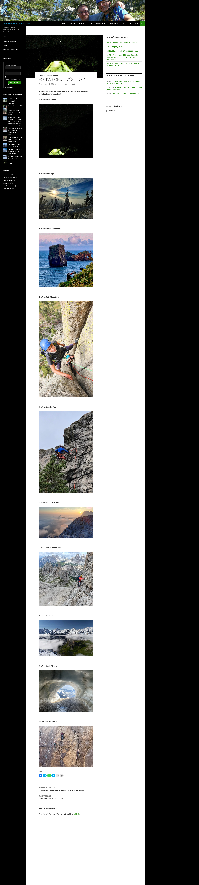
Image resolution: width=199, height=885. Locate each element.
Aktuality (72, 23)
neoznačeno (54, 75)
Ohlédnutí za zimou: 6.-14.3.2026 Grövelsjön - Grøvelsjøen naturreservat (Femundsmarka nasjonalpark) (15, 121)
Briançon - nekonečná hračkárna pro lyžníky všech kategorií (15, 151)
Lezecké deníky (8, 180)
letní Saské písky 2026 (114, 47)
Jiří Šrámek (54, 84)
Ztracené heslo (8, 45)
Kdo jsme (6, 36)
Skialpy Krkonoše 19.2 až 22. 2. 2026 (51, 797)
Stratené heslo (9, 87)
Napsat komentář (68, 84)
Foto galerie (44, 75)
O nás (63, 23)
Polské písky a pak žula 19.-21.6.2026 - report (14, 112)
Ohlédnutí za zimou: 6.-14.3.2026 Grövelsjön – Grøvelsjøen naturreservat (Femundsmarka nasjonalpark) (122, 57)
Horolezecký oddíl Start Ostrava (18, 23)
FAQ (135, 23)
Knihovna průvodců (9, 177)
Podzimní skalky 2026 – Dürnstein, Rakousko (122, 43)
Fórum (81, 23)
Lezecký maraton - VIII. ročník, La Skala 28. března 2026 (15, 139)
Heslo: (7, 71)
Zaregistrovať (9, 85)
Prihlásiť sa (14, 82)
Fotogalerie (99, 23)
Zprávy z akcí (7, 188)
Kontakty (126, 23)
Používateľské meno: (11, 65)
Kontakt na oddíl (9, 41)
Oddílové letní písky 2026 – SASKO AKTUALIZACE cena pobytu (61, 789)
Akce (88, 23)
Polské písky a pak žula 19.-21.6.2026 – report (122, 51)
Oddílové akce (7, 186)
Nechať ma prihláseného (12, 79)
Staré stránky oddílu (10, 49)
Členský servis (113, 23)
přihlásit (77, 814)
